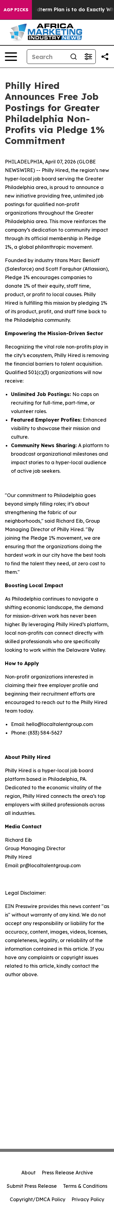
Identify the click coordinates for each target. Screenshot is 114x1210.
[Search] (73, 57)
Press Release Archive (67, 1173)
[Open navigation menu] (11, 57)
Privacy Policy (87, 1199)
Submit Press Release (32, 1186)
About (28, 1173)
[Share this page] (105, 57)
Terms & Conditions (85, 1186)
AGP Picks (16, 9)
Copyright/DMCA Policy (37, 1199)
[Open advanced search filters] (88, 57)
